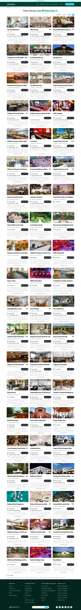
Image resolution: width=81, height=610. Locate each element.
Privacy (10, 593)
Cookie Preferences (13, 595)
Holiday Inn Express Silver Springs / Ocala (20, 141)
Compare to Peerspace (62, 595)
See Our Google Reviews (63, 586)
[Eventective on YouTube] (68, 607)
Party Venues (28, 586)
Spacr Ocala (11, 281)
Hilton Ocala (34, 30)
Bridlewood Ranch (36, 476)
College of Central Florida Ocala (17, 113)
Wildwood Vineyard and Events (17, 169)
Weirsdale (9, 7)
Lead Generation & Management (48, 590)
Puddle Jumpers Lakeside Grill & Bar (41, 113)
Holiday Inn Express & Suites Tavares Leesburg (44, 253)
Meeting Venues (28, 590)
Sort (64, 14)
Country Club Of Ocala (60, 141)
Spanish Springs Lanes (37, 560)
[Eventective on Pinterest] (63, 607)
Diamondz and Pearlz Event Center (41, 337)
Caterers (27, 593)
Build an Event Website (30, 602)
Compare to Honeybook (63, 593)
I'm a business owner (40, 0)
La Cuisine (33, 141)
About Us (11, 586)
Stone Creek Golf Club (60, 337)
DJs (26, 597)
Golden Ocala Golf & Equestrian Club (19, 337)
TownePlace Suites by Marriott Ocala (42, 364)
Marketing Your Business (46, 588)
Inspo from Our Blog (29, 600)
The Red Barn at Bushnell (38, 420)
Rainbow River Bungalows (15, 504)
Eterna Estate (11, 392)
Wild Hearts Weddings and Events (18, 560)
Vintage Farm (57, 57)
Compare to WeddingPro (63, 588)
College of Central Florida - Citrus (17, 57)
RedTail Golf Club (12, 420)
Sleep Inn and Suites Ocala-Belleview (19, 253)
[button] (73, 15)
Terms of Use (11, 588)
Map (70, 14)
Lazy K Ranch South (36, 225)
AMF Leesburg (57, 113)
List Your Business (54, 4)
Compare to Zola (61, 600)
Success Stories (44, 595)
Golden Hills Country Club (61, 504)
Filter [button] (59, 14)
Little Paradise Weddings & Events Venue (20, 476)
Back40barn (57, 560)
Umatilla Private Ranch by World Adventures (21, 85)
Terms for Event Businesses (14, 590)
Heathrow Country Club (37, 532)
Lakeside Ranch (35, 448)
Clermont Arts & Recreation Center (64, 476)
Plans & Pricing (44, 586)
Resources (43, 597)
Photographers (28, 595)
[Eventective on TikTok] (65, 607)
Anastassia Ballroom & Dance (39, 169)
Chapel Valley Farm (59, 420)
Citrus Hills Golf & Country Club (63, 30)
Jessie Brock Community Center (63, 532)
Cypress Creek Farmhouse (15, 364)
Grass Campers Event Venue (16, 448)
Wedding (42, 4)
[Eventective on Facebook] (57, 607)
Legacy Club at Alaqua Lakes (62, 448)
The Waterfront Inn (36, 85)
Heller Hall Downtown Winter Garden (42, 504)
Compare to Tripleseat (62, 590)
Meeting (47, 4)
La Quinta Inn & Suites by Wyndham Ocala (66, 281)
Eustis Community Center (15, 197)
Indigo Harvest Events (60, 364)
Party (37, 4)
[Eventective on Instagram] (60, 607)
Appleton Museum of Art (60, 169)
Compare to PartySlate (62, 597)
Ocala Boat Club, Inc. (37, 57)
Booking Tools (44, 593)
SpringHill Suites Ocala (14, 309)
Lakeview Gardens (36, 197)
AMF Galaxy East (58, 253)
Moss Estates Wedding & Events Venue (65, 225)
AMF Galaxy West (36, 281)
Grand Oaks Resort (13, 30)
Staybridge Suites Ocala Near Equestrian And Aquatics (47, 392)
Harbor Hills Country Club (15, 225)
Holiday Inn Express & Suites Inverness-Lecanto (22, 532)
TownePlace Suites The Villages (63, 197)
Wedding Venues (28, 588)
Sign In (61, 4)
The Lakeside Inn (58, 309)
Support (43, 600)
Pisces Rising (34, 309)
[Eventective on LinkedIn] (71, 607)
